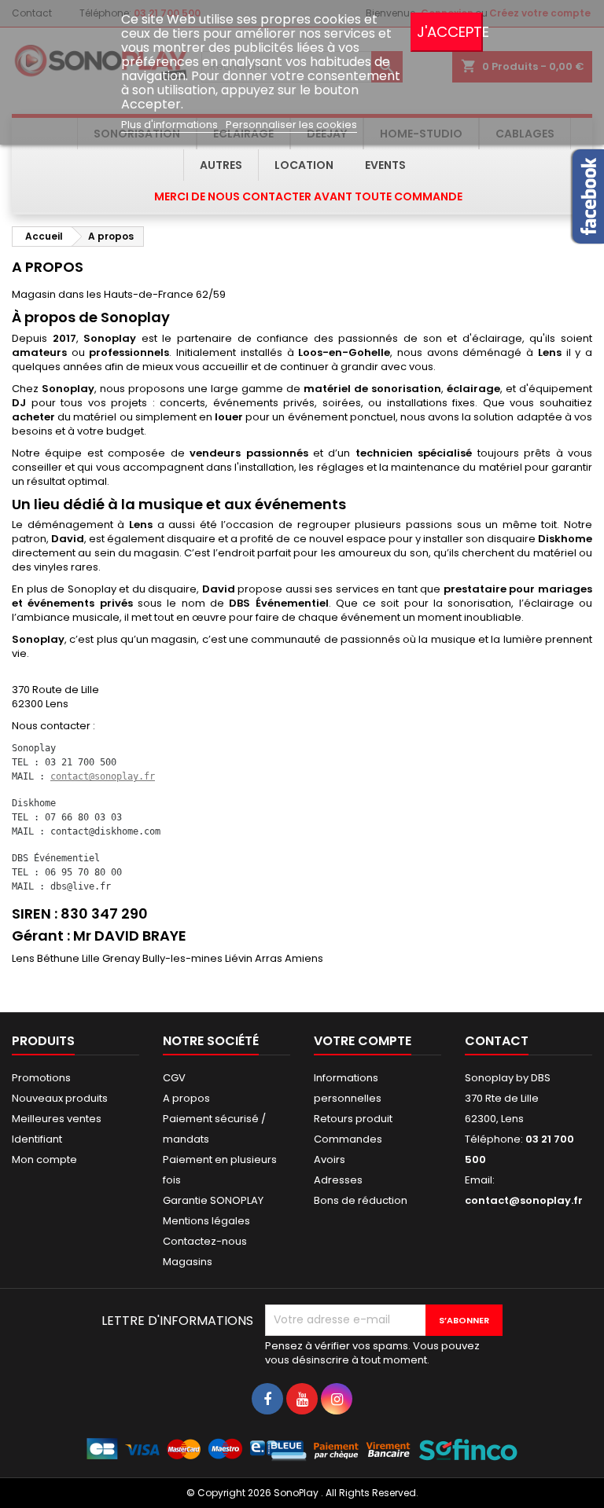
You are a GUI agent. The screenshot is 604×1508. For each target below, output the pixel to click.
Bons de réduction (360, 1200)
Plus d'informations (170, 124)
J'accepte (450, 32)
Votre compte (362, 1041)
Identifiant (37, 1139)
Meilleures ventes (56, 1118)
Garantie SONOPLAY (213, 1200)
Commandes (348, 1139)
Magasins (187, 1261)
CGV (174, 1077)
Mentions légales (206, 1220)
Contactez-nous (205, 1241)
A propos (186, 1098)
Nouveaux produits (60, 1098)
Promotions (41, 1077)
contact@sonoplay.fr (102, 776)
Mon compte (44, 1159)
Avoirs (329, 1159)
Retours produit (353, 1118)
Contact (496, 1041)
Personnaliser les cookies (291, 124)
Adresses (338, 1179)
